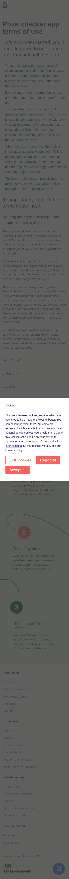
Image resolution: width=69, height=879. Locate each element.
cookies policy (14, 450)
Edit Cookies (20, 460)
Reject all (48, 460)
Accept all (17, 469)
